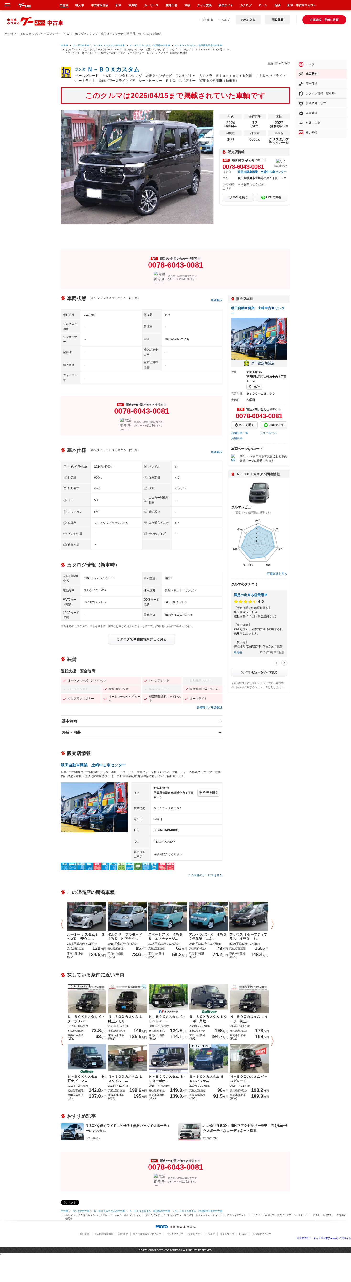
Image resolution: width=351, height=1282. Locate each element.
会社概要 (84, 1234)
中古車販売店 (99, 5)
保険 (277, 5)
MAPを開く (240, 197)
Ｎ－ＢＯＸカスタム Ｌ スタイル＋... (127, 1079)
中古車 (64, 45)
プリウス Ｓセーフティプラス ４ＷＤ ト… (248, 936)
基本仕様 (311, 83)
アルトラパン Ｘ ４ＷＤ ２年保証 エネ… (208, 936)
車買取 (132, 5)
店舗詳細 (237, 438)
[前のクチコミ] (276, 663)
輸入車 (79, 5)
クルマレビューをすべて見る (259, 672)
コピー (256, 386)
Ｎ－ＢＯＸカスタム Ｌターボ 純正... (249, 1019)
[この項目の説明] (265, 160)
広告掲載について (261, 1234)
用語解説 (216, 300)
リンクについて (175, 1234)
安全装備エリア (316, 103)
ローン (263, 5)
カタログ (246, 5)
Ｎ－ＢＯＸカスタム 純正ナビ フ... (86, 1079)
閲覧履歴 (277, 19)
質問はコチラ (195, 1234)
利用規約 (123, 1234)
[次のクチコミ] (284, 663)
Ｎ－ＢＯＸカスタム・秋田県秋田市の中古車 (198, 45)
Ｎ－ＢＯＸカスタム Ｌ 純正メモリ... (127, 1019)
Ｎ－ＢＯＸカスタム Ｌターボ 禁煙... (208, 1019)
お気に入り (248, 19)
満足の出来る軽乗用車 (250, 595)
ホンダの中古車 (81, 45)
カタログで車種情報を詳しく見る (142, 639)
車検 (187, 5)
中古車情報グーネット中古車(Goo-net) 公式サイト (324, 1238)
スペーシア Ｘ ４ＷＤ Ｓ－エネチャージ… (167, 936)
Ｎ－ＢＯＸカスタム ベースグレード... (249, 1079)
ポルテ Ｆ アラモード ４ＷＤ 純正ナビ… (126, 936)
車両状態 (311, 74)
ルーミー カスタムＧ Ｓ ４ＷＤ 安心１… (86, 936)
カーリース (151, 5)
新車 (118, 5)
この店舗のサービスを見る (205, 875)
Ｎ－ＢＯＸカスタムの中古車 (109, 45)
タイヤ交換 (204, 5)
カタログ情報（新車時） (321, 93)
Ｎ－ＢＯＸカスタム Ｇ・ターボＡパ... (86, 1019)
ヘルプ (225, 19)
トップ (310, 64)
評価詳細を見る (277, 573)
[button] (63, 924)
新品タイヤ (226, 5)
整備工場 (171, 5)
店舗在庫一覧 (239, 433)
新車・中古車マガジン (301, 5)
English (208, 19)
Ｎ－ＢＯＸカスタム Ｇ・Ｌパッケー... (167, 1019)
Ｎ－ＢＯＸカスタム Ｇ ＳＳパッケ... (208, 1079)
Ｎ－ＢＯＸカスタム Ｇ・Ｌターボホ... (167, 1079)
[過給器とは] (159, 512)
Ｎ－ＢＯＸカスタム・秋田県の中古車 (149, 45)
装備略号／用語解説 (209, 707)
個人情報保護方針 (103, 1234)
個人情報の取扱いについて (147, 1234)
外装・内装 (71, 732)
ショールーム (268, 433)
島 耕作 (238, 652)
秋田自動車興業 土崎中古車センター (262, 172)
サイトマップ (227, 1234)
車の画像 (311, 132)
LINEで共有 (273, 197)
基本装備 (69, 721)
